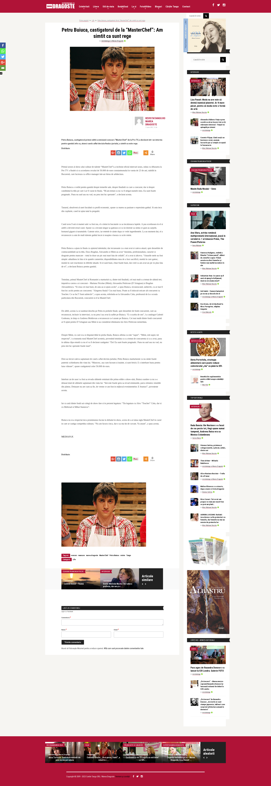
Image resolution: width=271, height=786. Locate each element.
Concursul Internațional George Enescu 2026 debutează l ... (116, 585)
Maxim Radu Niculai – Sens (203, 188)
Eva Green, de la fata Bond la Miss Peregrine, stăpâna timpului (211, 306)
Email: (116, 629)
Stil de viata (108, 6)
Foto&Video (145, 6)
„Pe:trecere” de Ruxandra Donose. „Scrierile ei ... (103, 758)
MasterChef (103, 555)
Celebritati (84, 6)
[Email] (3, 68)
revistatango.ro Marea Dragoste (112, 41)
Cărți (193, 649)
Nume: (64, 629)
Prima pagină (83, 20)
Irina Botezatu (206, 312)
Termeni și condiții (122, 776)
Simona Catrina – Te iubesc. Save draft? (64, 758)
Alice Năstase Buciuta (199, 112)
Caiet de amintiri (53, 745)
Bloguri (158, 6)
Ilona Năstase (196, 245)
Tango (128, 555)
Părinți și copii (69, 571)
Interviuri (195, 81)
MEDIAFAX (67, 436)
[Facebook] (3, 45)
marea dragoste (92, 555)
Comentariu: (66, 617)
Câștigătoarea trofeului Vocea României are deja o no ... (142, 758)
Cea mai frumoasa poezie (201, 170)
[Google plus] (113, 152)
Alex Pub (205, 385)
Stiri (126, 745)
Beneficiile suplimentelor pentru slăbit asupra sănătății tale (212, 379)
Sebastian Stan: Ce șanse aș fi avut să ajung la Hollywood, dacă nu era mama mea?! (212, 278)
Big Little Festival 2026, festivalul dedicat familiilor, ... (78, 585)
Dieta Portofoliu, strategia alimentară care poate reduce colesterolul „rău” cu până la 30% (206, 362)
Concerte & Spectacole (111, 571)
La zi (134, 6)
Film (193, 214)
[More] (145, 152)
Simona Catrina (207, 492)
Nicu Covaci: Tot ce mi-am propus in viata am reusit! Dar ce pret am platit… (212, 501)
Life (93, 20)
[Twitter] (124, 152)
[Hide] (1, 73)
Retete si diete (197, 341)
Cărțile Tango (172, 6)
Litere (96, 6)
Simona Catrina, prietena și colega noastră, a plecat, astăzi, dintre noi (213, 447)
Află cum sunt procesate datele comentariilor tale (124, 648)
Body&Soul (123, 6)
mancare (81, 555)
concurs (74, 555)
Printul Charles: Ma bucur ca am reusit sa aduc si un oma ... (181, 758)
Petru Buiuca (114, 555)
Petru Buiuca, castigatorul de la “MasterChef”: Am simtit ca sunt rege (121, 20)
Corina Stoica (196, 438)
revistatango (68, 581)
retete (122, 555)
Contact (186, 6)
